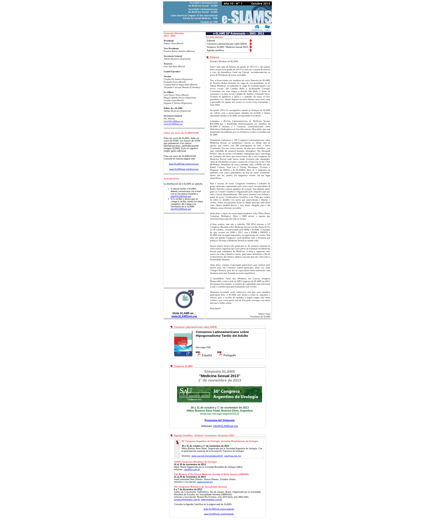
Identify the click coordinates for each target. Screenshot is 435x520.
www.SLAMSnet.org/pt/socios (183, 169)
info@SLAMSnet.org (173, 121)
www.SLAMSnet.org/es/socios (184, 164)
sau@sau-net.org (232, 456)
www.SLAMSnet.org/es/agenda (219, 509)
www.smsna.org (205, 482)
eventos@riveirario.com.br (187, 499)
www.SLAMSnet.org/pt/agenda (219, 514)
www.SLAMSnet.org (173, 124)
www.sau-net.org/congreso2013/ (219, 413)
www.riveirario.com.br (211, 499)
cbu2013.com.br (192, 469)
